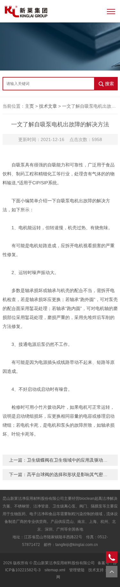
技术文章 (48, 106)
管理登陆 (76, 570)
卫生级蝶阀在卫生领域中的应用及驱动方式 (69, 460)
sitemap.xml (54, 570)
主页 (29, 106)
